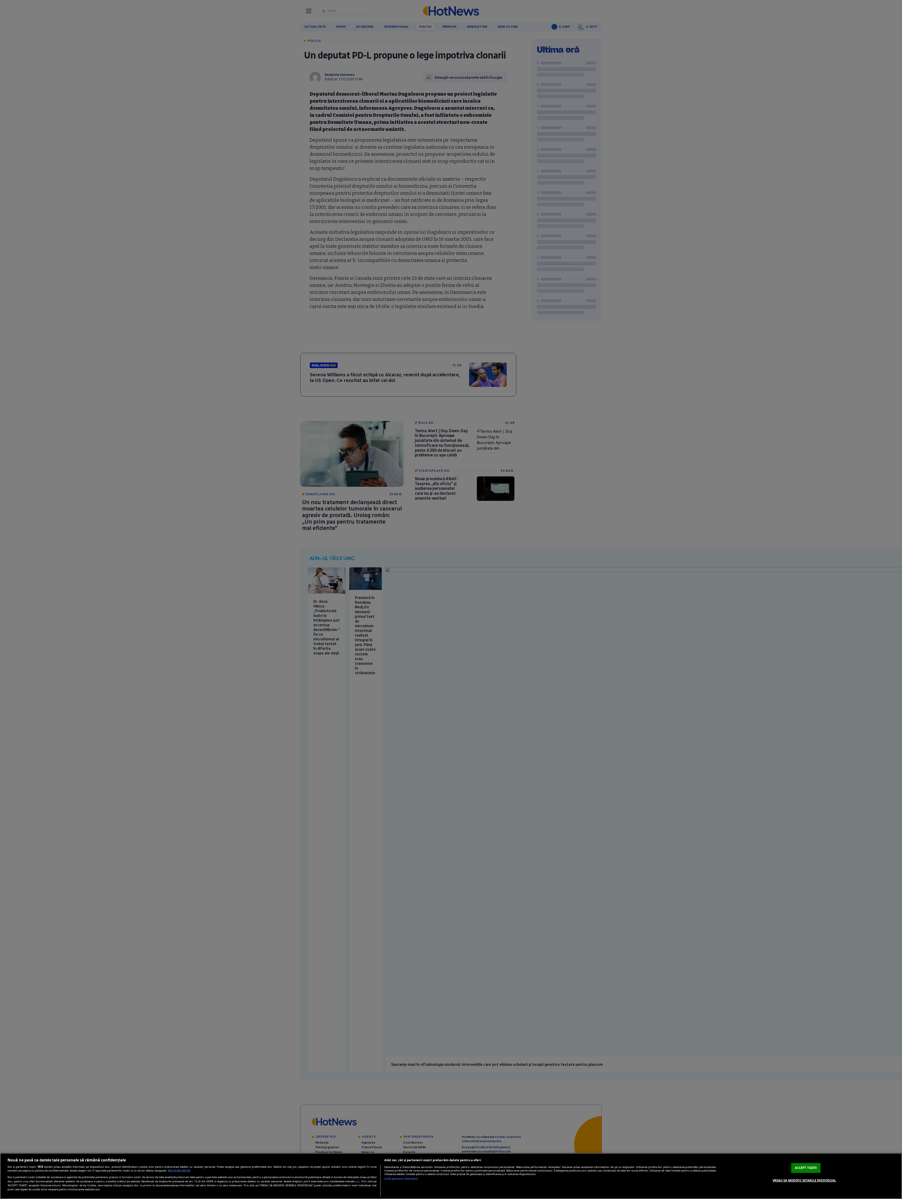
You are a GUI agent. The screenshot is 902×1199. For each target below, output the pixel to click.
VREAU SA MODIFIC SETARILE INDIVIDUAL (804, 1180)
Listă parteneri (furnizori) (401, 1178)
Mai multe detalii (179, 1170)
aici (358, 1181)
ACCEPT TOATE (806, 1168)
